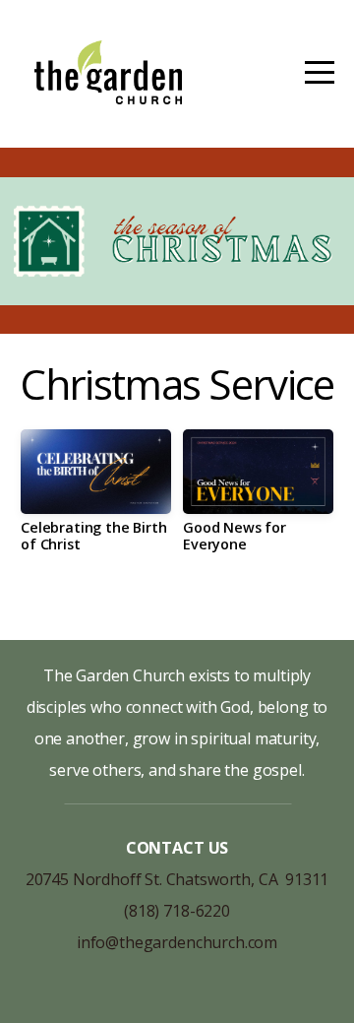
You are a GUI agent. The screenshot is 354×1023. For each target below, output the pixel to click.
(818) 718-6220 (177, 911)
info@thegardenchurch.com (177, 942)
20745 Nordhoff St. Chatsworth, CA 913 (169, 879)
